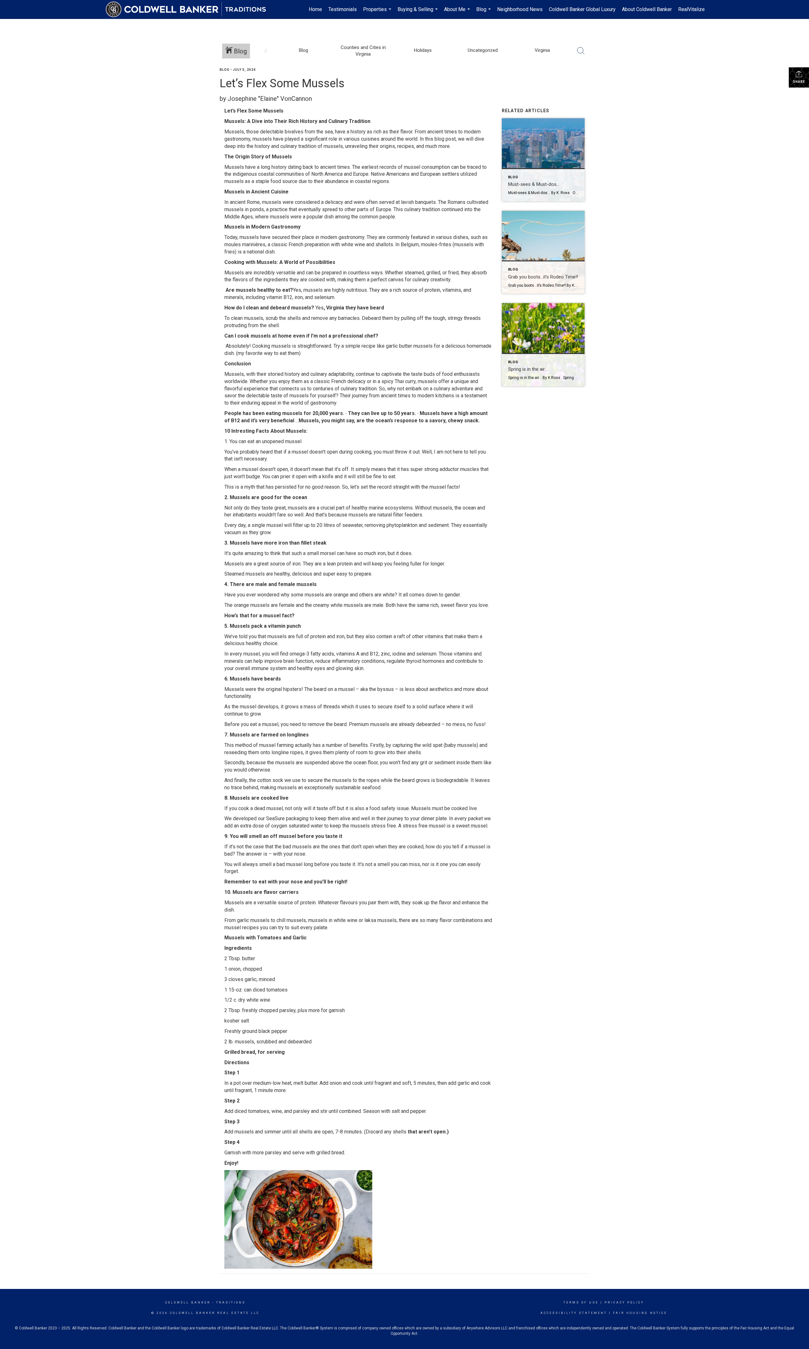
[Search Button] (580, 50)
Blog (484, 12)
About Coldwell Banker (647, 9)
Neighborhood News (520, 9)
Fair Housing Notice (640, 1313)
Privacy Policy (624, 1302)
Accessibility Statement (573, 1313)
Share (799, 81)
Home (315, 9)
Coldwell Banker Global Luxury (582, 9)
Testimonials (342, 9)
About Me (457, 12)
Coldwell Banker (187, 1302)
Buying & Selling (418, 12)
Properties (378, 12)
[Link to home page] (189, 9)
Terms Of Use (581, 1302)
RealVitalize (691, 9)
